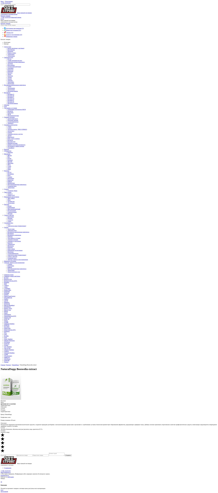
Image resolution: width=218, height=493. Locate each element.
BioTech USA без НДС (10, 281)
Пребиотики (11, 183)
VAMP (6, 354)
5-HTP (9, 86)
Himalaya (6, 302)
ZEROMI (6, 360)
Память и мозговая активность (16, 144)
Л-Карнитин (7, 151)
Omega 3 (9, 193)
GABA (9, 128)
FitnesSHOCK (8, 297)
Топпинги (10, 123)
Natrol (5, 313)
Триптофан (10, 82)
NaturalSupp (7, 314)
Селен (9, 166)
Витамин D (10, 99)
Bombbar (6, 282)
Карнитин (10, 69)
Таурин (9, 77)
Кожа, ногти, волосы (13, 138)
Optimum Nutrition (9, 323)
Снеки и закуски (9, 215)
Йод (8, 157)
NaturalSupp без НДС (10, 316)
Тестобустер (10, 201)
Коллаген (10, 111)
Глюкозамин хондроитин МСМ (16, 109)
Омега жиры (7, 192)
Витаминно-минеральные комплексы (15, 85)
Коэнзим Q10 (11, 141)
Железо (9, 155)
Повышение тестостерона (11, 197)
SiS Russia (7, 342)
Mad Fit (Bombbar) (9, 305)
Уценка (6, 227)
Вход (2, 1)
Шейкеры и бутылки (10, 261)
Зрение (9, 135)
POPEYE (6, 325)
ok (1, 482)
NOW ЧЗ (6, 319)
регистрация (4, 491)
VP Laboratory (8, 356)
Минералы (7, 154)
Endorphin (7, 291)
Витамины (7, 92)
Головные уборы (12, 190)
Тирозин (10, 80)
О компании (7, 468)
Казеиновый (11, 207)
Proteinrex (7, 331)
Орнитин (10, 76)
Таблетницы (11, 56)
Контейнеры (11, 50)
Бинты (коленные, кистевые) (15, 48)
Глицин (9, 132)
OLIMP (6, 322)
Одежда (6, 189)
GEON (6, 300)
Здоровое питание (9, 117)
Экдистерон (10, 203)
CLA (8, 224)
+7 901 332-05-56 (5, 3)
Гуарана (9, 177)
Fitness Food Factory (9, 296)
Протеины (10, 252)
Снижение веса (11, 186)
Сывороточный (12, 212)
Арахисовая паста (12, 118)
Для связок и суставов (10, 108)
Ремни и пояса (11, 53)
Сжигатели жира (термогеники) (16, 226)
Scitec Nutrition (8, 339)
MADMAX (7, 307)
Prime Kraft (7, 328)
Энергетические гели (13, 272)
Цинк (9, 169)
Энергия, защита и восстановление (17, 259)
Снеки (9, 221)
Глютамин (10, 68)
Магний (9, 161)
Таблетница (10, 54)
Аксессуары (7, 46)
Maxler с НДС (8, 308)
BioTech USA (8, 279)
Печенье (9, 218)
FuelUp (6, 299)
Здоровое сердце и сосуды (15, 134)
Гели (5, 106)
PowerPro (6, 327)
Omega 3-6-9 (11, 195)
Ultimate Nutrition (9, 350)
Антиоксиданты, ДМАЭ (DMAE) (17, 129)
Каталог (8, 365)
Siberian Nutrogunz (9, 340)
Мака (9, 200)
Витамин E (10, 100)
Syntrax (6, 345)
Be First (6, 278)
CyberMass (7, 288)
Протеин (6, 204)
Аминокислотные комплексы (16, 62)
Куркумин (10, 112)
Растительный (11, 210)
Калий (9, 158)
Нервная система (12, 143)
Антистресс (10, 131)
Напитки (10, 152)
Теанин (9, 79)
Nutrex (6, 320)
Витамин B (10, 95)
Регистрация (9, 1)
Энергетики (10, 187)
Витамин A (10, 94)
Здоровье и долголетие (10, 125)
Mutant (6, 311)
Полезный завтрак (12, 120)
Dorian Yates (7, 290)
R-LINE (6, 336)
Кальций (10, 160)
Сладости (10, 220)
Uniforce (6, 351)
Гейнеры (6, 105)
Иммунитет (10, 137)
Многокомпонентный (13, 209)
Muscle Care (7, 310)
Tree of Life (7, 348)
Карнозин (10, 71)
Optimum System (8, 274)
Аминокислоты (8, 57)
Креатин (9, 73)
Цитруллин (10, 83)
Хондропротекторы (13, 115)
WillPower (7, 357)
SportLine (6, 343)
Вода (8, 175)
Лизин (9, 74)
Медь (9, 164)
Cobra (5, 287)
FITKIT (6, 294)
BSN (5, 284)
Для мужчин (11, 89)
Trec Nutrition (8, 346)
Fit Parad (6, 293)
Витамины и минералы (14, 235)
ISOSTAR (7, 304)
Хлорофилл (10, 148)
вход (2, 490)
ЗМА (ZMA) (11, 198)
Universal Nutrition (9, 353)
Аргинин (10, 63)
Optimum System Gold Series (12, 276)
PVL (5, 333)
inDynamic (11, 477)
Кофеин (9, 181)
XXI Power (7, 359)
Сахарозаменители (12, 122)
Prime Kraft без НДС (10, 330)
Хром (9, 167)
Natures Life (7, 317)
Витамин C (10, 97)
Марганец (10, 163)
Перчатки (10, 51)
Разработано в (5, 475)
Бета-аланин (11, 65)
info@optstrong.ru (6, 472)
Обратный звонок (16, 17)
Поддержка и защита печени (15, 146)
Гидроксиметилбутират (14, 66)
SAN (5, 337)
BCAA (9, 59)
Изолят (9, 206)
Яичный (9, 213)
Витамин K (10, 102)
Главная (3, 365)
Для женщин (11, 88)
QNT (5, 334)
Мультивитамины (12, 91)
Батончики (10, 216)
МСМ (9, 114)
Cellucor (6, 285)
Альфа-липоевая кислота (14, 60)
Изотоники (10, 178)
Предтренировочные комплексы (16, 184)
